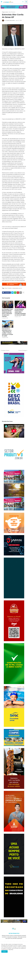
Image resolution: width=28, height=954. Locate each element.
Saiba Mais (10, 949)
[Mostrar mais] (23, 292)
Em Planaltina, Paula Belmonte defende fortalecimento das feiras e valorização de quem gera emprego (7, 313)
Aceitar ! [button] (4, 951)
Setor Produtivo (12, 12)
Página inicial (5, 12)
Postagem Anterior (5, 350)
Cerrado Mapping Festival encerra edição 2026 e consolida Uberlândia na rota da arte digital (20, 312)
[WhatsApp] (15, 292)
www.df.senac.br (7, 169)
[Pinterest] (18, 292)
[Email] (20, 292)
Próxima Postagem (22, 350)
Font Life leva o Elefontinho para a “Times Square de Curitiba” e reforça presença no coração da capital (7, 332)
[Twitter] (12, 292)
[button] (1, 2)
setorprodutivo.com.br (17, 288)
